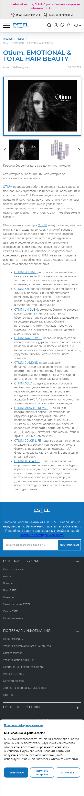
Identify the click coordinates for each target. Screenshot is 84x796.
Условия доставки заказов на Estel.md (27, 645)
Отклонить (67, 772)
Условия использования (18, 659)
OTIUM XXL (22, 289)
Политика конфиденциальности (23, 666)
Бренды (8, 583)
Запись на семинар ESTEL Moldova (24, 687)
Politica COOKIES (13, 673)
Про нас (8, 694)
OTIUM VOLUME (25, 272)
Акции (7, 576)
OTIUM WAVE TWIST (28, 338)
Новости (22, 38)
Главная (8, 38)
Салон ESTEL (11, 611)
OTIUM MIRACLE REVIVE (31, 408)
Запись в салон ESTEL (17, 604)
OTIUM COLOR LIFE (27, 441)
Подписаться (69, 544)
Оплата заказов (12, 652)
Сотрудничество (13, 680)
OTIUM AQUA (23, 383)
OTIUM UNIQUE (24, 309)
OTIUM (7, 187)
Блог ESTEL (10, 590)
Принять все (16, 772)
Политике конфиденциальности (42, 535)
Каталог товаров (13, 569)
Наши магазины (13, 618)
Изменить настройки (42, 772)
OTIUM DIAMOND (26, 363)
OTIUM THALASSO (27, 461)
